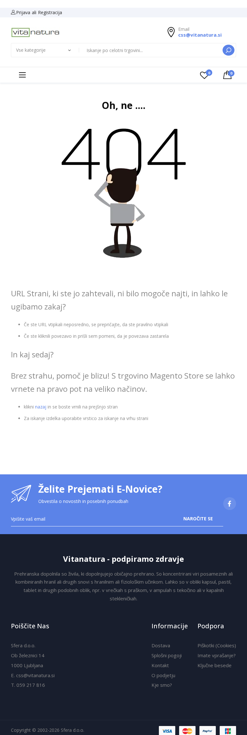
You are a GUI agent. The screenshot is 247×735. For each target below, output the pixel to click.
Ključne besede (214, 665)
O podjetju (163, 675)
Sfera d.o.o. (23, 645)
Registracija (50, 12)
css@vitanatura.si (200, 34)
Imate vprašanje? (216, 655)
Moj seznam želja (209, 72)
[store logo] (35, 32)
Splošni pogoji (166, 655)
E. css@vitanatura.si (33, 675)
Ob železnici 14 (27, 655)
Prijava (23, 12)
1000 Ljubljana (27, 665)
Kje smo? (161, 685)
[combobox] (151, 50)
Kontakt (160, 665)
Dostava (160, 645)
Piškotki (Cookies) (216, 645)
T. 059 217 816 (28, 685)
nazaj (40, 407)
